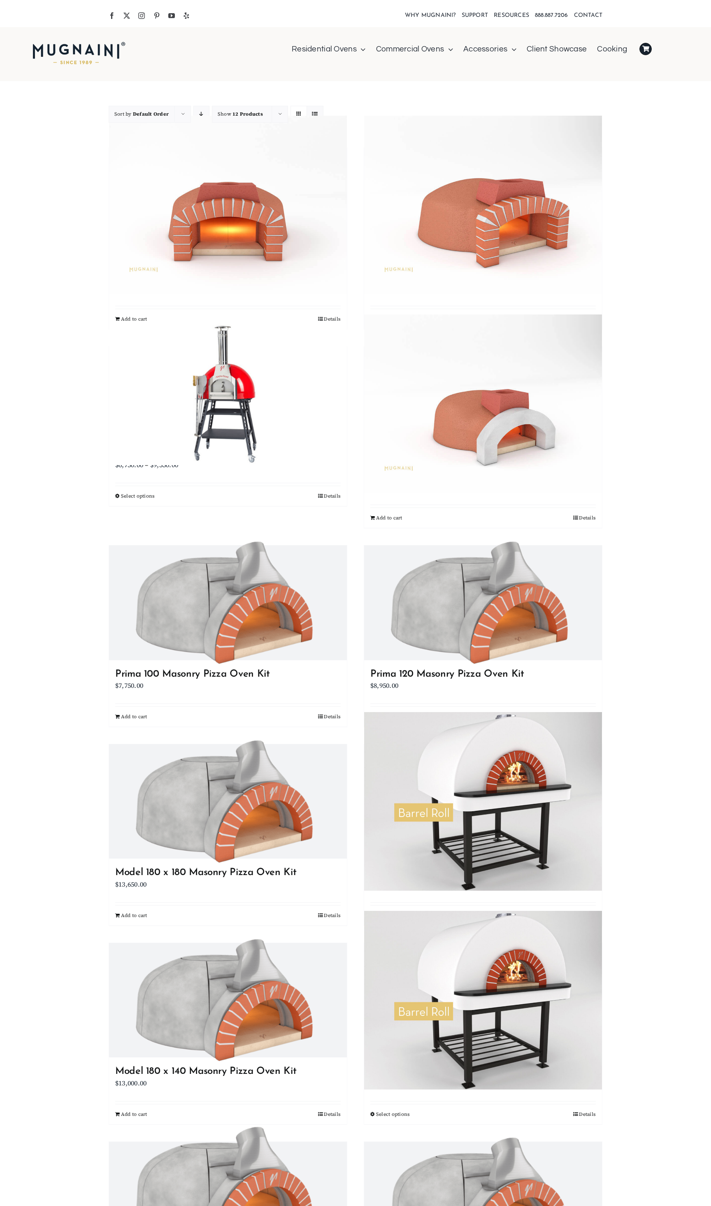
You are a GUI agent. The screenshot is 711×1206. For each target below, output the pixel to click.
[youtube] (171, 15)
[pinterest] (156, 15)
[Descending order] (201, 114)
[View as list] (315, 114)
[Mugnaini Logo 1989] (79, 42)
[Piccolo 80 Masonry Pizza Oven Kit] (483, 404)
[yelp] (186, 15)
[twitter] (126, 15)
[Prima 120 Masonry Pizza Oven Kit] (483, 602)
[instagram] (141, 15)
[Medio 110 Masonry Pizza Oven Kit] (483, 205)
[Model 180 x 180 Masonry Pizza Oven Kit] (228, 801)
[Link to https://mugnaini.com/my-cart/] (645, 49)
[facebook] (112, 15)
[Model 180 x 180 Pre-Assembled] (483, 801)
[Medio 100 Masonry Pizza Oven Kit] (228, 205)
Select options (138, 496)
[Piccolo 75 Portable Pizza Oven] (228, 393)
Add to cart (134, 319)
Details (332, 319)
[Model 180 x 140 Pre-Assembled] (483, 1000)
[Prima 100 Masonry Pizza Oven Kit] (228, 602)
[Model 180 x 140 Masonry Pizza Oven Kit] (228, 1000)
